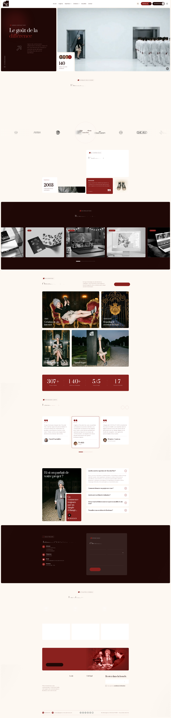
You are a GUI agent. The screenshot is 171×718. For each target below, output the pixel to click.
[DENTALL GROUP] (143, 133)
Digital (46, 318)
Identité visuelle (107, 318)
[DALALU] (122, 133)
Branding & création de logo (111, 323)
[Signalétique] (100, 348)
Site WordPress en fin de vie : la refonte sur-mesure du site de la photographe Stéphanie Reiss (55, 631)
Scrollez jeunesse (4, 60)
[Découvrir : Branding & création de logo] (125, 323)
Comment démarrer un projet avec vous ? (100, 488)
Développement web (50, 626)
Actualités (83, 3)
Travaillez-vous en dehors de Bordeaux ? (100, 510)
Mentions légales (91, 684)
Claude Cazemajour (94, 189)
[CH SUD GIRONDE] (59, 133)
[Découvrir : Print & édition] (65, 362)
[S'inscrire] (127, 681)
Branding (71, 687)
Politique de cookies (91, 686)
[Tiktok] (88, 713)
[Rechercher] (138, 3)
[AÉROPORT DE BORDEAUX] (17, 133)
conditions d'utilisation (119, 685)
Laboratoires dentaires (72, 697)
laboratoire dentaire (79, 626)
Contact (90, 3)
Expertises (67, 3)
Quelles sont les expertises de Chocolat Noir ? (102, 471)
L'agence (60, 3)
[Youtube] (93, 713)
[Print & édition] (56, 348)
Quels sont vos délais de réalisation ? (99, 495)
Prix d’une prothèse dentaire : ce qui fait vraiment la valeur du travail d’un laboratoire (85, 631)
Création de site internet (51, 323)
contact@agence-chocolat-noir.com (55, 560)
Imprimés (47, 358)
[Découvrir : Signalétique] (125, 362)
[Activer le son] (167, 68)
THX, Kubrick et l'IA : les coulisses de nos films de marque (115, 630)
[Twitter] (85, 713)
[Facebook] (83, 713)
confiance (85, 134)
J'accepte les (116, 685)
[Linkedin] (90, 713)
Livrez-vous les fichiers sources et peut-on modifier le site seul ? (105, 502)
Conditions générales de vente (92, 680)
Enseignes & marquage (80, 358)
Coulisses (105, 626)
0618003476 (49, 555)
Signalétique (80, 362)
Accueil (54, 3)
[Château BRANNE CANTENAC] (101, 133)
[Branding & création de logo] (115, 309)
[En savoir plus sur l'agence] (20, 48)
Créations (75, 3)
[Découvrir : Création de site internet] (95, 323)
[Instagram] (81, 713)
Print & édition (51, 362)
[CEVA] (38, 133)
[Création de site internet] (70, 309)
